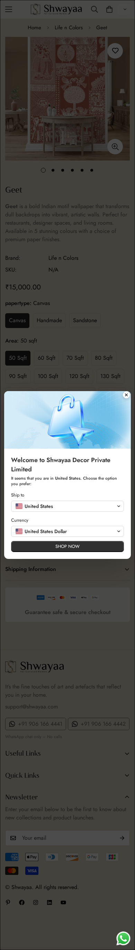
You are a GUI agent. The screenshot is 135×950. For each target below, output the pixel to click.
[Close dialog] (126, 395)
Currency (19, 520)
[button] (67, 506)
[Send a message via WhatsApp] (123, 938)
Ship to (17, 495)
